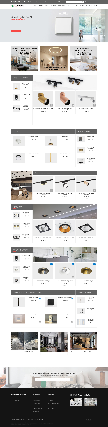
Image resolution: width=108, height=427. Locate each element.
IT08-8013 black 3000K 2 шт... (26, 224)
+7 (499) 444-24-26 (17, 1)
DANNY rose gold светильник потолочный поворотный (65, 109)
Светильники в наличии (41, 5)
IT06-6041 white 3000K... (33, 136)
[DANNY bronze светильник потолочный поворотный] (43, 99)
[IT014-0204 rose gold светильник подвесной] (81, 300)
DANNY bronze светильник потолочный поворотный (43, 109)
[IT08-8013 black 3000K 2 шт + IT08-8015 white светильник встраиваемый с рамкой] (16, 226)
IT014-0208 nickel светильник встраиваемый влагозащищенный (43, 281)
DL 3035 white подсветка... (65, 314)
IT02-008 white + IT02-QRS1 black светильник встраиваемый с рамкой (43, 238)
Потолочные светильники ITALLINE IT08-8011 (53, 354)
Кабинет (61, 1)
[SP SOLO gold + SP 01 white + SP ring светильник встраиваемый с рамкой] (65, 228)
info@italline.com (30, 1)
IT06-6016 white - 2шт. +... (26, 235)
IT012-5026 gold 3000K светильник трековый (86, 194)
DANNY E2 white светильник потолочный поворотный (86, 109)
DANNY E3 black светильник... (26, 106)
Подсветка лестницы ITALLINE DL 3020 (23, 351)
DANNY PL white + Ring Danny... (26, 84)
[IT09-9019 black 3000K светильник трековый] (65, 184)
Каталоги (69, 5)
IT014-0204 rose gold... (90, 298)
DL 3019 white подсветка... (33, 314)
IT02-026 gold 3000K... (65, 153)
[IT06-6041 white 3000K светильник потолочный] (19, 141)
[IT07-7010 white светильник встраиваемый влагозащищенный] (16, 269)
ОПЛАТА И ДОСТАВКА (53, 406)
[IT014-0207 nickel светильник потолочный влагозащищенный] (81, 139)
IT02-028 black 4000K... (26, 278)
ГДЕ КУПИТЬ (51, 408)
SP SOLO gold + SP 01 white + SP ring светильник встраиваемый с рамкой (65, 238)
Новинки (53, 5)
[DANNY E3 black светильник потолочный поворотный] (16, 108)
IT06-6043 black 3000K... (33, 153)
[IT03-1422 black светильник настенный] (81, 322)
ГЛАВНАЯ (35, 398)
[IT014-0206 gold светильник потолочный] (81, 150)
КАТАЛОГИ (50, 400)
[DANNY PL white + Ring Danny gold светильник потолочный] (16, 86)
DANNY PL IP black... (26, 94)
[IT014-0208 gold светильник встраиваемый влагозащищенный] (86, 271)
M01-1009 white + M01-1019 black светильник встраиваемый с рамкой (86, 238)
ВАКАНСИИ (36, 406)
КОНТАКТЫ (36, 411)
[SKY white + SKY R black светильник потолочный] (81, 161)
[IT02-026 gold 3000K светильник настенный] (51, 158)
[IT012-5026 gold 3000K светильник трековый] (86, 184)
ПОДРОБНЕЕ (15, 31)
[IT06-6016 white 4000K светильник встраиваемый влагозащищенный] (65, 271)
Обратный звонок (89, 1)
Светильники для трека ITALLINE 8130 (81, 351)
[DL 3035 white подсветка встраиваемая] (51, 319)
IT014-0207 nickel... (91, 136)
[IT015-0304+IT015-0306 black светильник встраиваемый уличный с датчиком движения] (51, 302)
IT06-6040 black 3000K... (33, 297)
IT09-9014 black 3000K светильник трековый (43, 194)
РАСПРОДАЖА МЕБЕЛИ (53, 403)
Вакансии (39, 1)
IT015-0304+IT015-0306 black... (65, 297)
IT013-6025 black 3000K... (90, 309)
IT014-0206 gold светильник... (90, 148)
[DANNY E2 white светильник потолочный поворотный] (86, 99)
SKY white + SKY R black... (91, 159)
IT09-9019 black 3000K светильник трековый (65, 194)
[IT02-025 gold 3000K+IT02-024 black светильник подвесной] (51, 141)
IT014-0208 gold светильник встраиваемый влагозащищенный (86, 281)
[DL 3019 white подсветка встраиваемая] (19, 319)
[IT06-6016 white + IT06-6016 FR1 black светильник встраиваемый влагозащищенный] (16, 215)
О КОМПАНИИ (36, 400)
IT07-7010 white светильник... (26, 267)
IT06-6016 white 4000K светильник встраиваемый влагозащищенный (64, 281)
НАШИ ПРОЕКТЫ (37, 403)
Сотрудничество (51, 1)
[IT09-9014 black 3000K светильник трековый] (43, 184)
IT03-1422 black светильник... (90, 320)
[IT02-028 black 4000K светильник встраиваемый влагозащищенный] (16, 280)
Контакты (89, 5)
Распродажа (61, 5)
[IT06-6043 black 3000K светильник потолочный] (19, 158)
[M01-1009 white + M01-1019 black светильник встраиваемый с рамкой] (86, 228)
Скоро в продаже (79, 5)
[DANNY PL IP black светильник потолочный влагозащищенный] (16, 97)
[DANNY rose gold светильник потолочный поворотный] (65, 99)
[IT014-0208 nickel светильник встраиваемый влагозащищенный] (43, 271)
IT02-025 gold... (65, 136)
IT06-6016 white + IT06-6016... (26, 213)
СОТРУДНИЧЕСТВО (38, 408)
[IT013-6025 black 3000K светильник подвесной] (81, 311)
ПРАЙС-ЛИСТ (51, 398)
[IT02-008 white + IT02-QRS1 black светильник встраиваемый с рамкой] (43, 228)
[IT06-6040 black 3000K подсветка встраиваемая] (19, 302)
